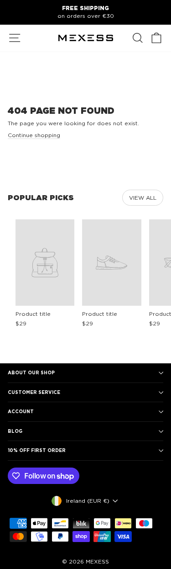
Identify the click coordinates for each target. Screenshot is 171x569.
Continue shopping (34, 135)
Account (21, 411)
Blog (15, 431)
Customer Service (34, 392)
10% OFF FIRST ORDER (37, 450)
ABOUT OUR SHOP (31, 372)
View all (142, 197)
